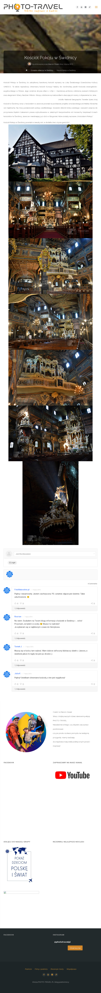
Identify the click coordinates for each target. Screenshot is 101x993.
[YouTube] (81, 7)
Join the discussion (23, 554)
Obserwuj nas (75, 948)
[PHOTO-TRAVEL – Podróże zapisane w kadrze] (33, 7)
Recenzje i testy (57, 969)
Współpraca (71, 969)
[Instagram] (85, 7)
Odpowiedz (20, 608)
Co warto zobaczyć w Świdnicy (42, 70)
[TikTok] (89, 7)
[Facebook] (77, 7)
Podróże (28, 969)
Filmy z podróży (41, 969)
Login (13, 563)
